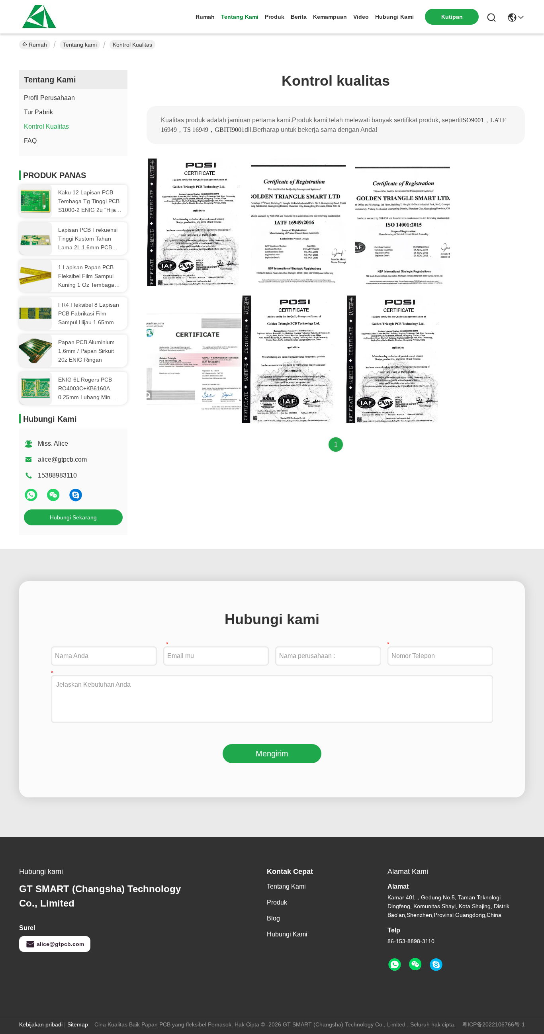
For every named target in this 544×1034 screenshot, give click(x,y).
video (361, 17)
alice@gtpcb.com (62, 459)
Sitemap (77, 1024)
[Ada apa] (32, 498)
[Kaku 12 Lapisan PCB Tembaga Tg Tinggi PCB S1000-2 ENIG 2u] (35, 201)
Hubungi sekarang (73, 517)
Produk (274, 17)
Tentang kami (239, 17)
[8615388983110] (394, 964)
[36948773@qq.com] (436, 964)
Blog (273, 918)
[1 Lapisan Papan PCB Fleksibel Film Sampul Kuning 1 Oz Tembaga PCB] (35, 276)
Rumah (205, 17)
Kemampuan (330, 17)
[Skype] (75, 498)
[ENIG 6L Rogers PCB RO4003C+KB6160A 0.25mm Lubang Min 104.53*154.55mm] (35, 388)
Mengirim (272, 753)
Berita (299, 17)
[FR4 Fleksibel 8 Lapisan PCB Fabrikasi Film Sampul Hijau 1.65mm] (35, 313)
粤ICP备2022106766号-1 (493, 1024)
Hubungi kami (394, 17)
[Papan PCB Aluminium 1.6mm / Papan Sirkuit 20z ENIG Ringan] (35, 351)
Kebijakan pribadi (41, 1024)
